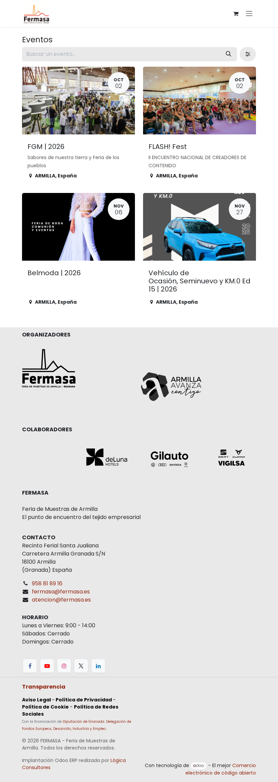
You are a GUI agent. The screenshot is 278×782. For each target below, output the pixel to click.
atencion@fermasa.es (61, 600)
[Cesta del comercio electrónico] (235, 13)
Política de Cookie (45, 706)
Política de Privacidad (84, 699)
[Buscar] (228, 54)
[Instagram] (64, 666)
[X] (81, 666)
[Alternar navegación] (249, 14)
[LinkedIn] (98, 666)
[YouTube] (47, 666)
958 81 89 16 (47, 583)
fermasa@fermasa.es (61, 591)
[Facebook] (30, 666)
